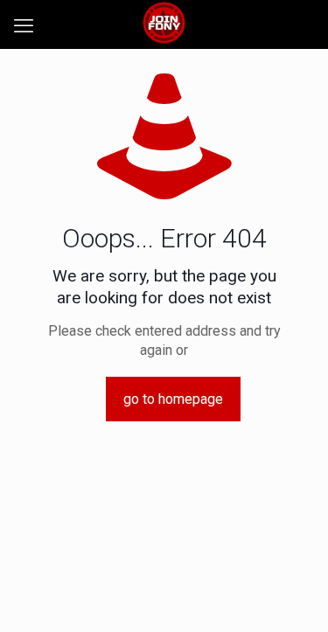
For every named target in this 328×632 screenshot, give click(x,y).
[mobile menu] (23, 26)
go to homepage (173, 399)
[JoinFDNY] (164, 22)
